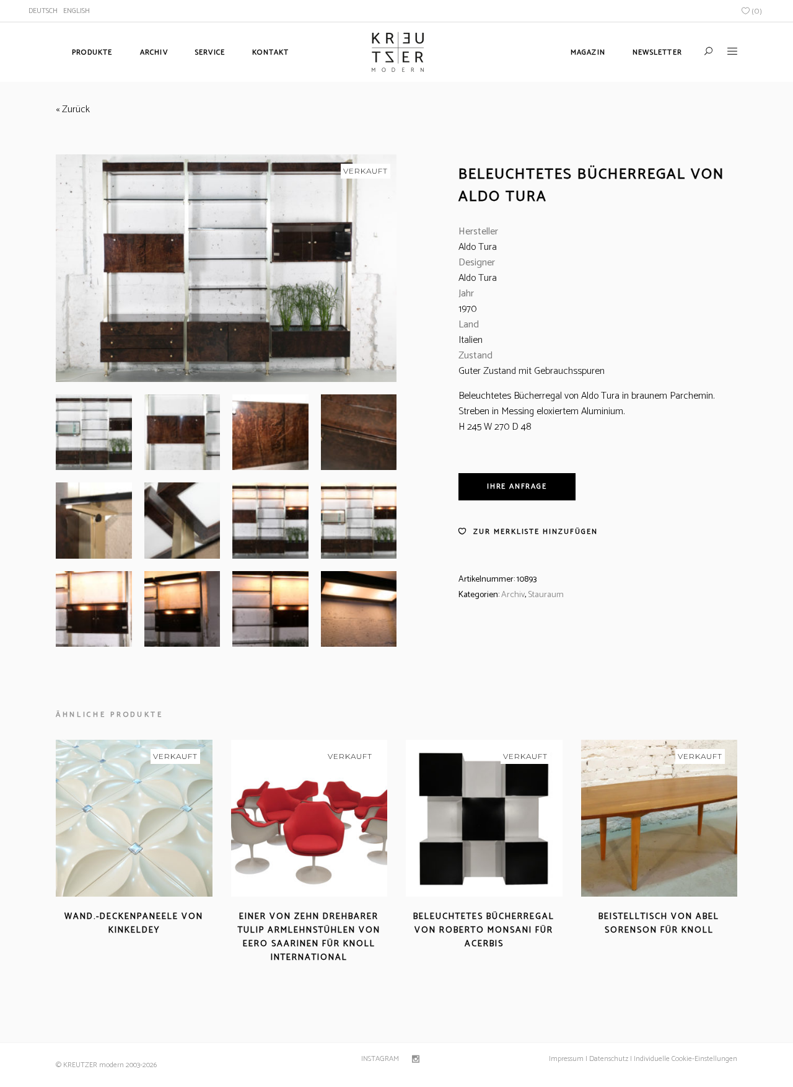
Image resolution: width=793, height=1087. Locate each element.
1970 (467, 309)
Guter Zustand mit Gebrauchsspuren (531, 371)
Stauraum (546, 595)
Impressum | (568, 1059)
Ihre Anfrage (517, 486)
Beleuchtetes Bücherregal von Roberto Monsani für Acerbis (483, 930)
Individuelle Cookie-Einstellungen (684, 1059)
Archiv (513, 595)
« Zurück (73, 109)
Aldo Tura (477, 247)
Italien (470, 340)
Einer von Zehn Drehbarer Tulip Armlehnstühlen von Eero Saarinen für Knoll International (309, 937)
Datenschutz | (610, 1059)
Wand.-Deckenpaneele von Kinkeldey (133, 924)
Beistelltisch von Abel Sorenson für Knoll (658, 924)
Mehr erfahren (98, 945)
